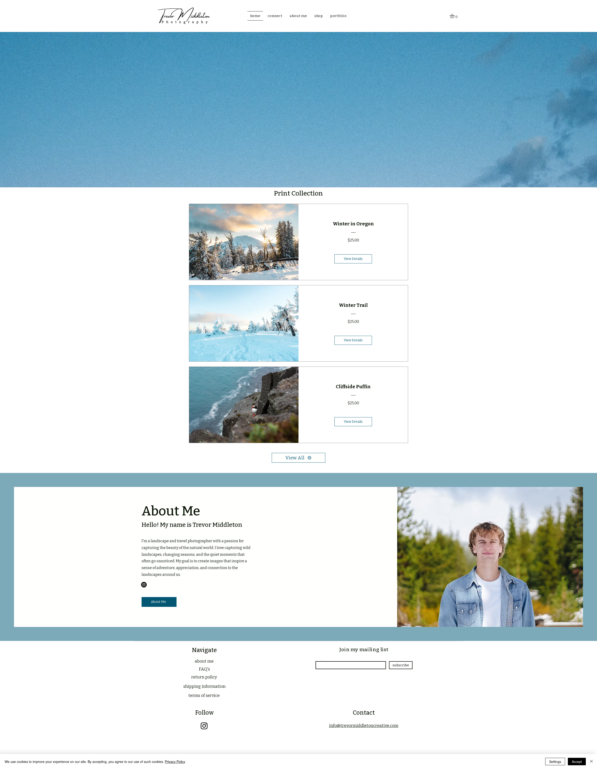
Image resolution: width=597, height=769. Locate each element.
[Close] (591, 761)
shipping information (204, 686)
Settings (555, 761)
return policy (204, 677)
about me (204, 661)
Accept (577, 761)
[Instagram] (144, 584)
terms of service (204, 695)
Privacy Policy (175, 761)
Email (319, 659)
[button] (455, 16)
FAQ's (204, 669)
